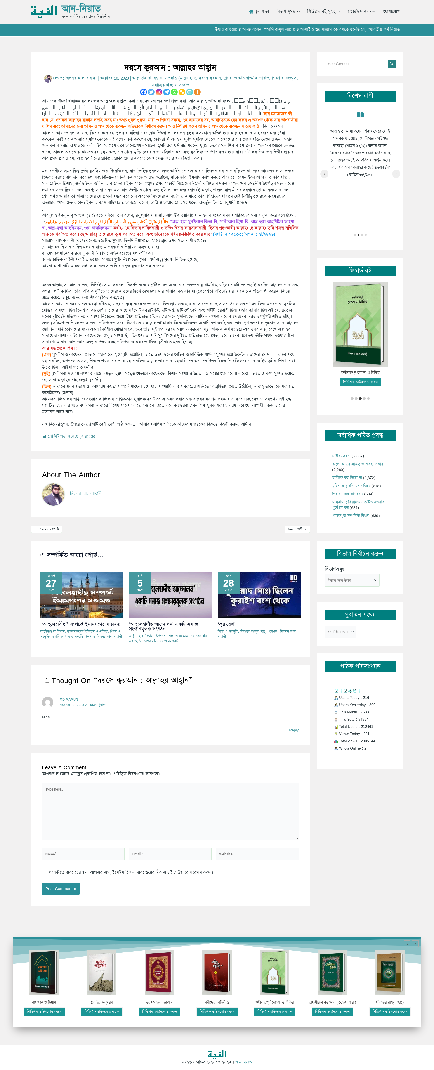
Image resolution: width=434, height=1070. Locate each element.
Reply (294, 730)
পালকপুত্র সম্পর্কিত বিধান (350, 515)
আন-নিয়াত (81, 9)
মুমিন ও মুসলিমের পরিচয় (351, 486)
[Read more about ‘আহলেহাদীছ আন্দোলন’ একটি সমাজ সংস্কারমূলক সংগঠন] (170, 595)
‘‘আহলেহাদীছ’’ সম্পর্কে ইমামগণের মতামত (80, 624)
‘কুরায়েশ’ (227, 624)
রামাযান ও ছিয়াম (44, 1002)
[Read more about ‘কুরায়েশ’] (259, 595)
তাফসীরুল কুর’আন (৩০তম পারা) (332, 1002)
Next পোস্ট (297, 529)
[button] (297, 12)
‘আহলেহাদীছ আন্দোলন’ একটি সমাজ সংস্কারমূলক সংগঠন (163, 626)
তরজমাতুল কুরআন (159, 1002)
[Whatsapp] (174, 92)
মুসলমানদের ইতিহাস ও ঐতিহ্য (87, 631)
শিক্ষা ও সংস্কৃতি (284, 78)
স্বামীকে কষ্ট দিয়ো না (347, 478)
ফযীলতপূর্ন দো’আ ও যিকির (360, 372)
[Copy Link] (182, 92)
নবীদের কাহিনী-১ (217, 1002)
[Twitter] (151, 92)
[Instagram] (159, 92)
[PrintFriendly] (189, 92)
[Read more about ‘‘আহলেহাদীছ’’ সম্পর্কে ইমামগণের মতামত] (81, 595)
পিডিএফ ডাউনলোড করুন (360, 382)
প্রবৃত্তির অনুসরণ (102, 1002)
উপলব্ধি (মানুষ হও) (180, 78)
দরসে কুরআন (210, 78)
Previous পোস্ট (46, 529)
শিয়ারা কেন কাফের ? (347, 494)
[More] (197, 92)
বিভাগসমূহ (334, 569)
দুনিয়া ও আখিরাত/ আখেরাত (246, 78)
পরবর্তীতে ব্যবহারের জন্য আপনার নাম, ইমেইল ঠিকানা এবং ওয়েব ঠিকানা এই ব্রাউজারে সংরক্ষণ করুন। (131, 872)
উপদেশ (160, 636)
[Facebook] (143, 92)
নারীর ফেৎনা (341, 456)
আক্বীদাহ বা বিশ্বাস (147, 78)
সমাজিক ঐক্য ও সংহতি (170, 85)
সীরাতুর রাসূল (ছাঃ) (253, 631)
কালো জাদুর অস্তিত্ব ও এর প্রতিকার (357, 464)
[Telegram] (166, 92)
